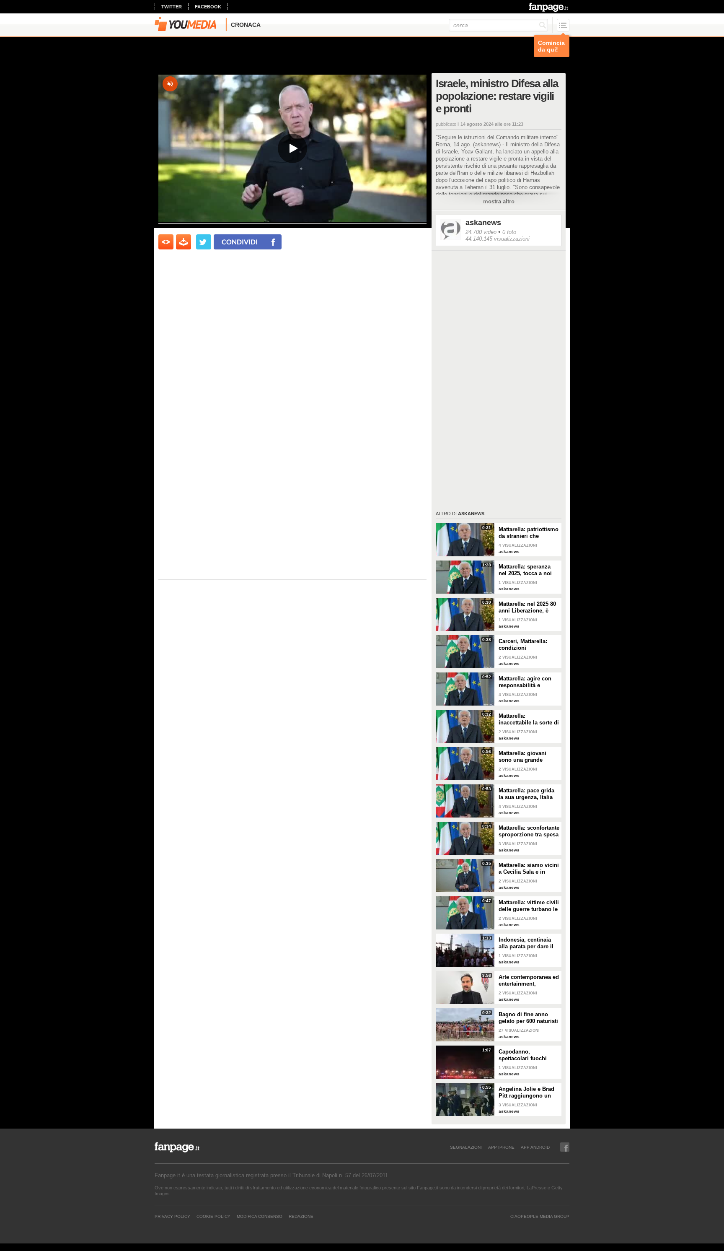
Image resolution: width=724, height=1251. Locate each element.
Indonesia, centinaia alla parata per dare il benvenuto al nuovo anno (526, 943)
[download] (183, 241)
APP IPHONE (501, 1147)
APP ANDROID (535, 1147)
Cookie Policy (213, 1216)
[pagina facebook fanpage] (564, 1147)
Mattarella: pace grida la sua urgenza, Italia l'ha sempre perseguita (528, 794)
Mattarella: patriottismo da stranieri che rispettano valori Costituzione (529, 533)
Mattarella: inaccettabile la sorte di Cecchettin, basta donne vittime (529, 719)
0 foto (509, 232)
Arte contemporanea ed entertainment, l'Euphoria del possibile (529, 980)
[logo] (549, 7)
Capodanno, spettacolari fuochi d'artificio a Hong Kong (529, 1055)
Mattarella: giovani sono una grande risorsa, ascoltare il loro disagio (523, 756)
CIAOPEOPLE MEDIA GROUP (539, 1216)
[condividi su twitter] (203, 241)
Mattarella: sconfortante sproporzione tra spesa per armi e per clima (529, 831)
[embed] (165, 241)
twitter (171, 6)
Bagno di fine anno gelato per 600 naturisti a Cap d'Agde (528, 1018)
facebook (208, 6)
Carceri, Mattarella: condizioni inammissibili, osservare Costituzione (528, 644)
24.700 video (480, 232)
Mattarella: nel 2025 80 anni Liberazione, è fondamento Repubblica (527, 607)
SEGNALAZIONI (466, 1147)
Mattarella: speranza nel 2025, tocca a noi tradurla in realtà (525, 570)
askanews (483, 222)
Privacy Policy (172, 1216)
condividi (240, 242)
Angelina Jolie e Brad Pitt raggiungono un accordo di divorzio (526, 1092)
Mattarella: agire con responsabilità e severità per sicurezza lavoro (527, 682)
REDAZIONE (301, 1216)
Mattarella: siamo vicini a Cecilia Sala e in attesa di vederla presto (529, 868)
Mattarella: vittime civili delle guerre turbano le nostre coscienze (529, 906)
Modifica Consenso (259, 1216)
